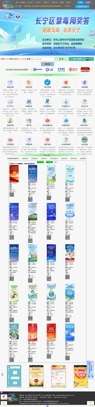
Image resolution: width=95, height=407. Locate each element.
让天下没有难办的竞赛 (10, 2)
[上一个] (31, 70)
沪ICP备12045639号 (63, 403)
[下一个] (92, 70)
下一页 (49, 162)
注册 (80, 2)
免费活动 (68, 2)
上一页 (40, 162)
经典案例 (22, 2)
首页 (17, 2)
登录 (88, 2)
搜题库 (62, 2)
